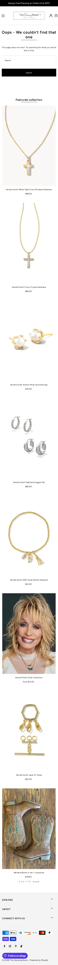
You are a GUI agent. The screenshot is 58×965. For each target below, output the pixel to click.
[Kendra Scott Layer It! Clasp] (29, 731)
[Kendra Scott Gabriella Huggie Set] (29, 438)
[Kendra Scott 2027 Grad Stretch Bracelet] (29, 536)
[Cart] (56, 15)
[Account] (50, 15)
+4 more (35, 882)
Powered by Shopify (39, 960)
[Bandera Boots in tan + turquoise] (29, 828)
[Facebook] (4, 946)
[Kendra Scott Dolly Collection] (29, 633)
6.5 (22, 882)
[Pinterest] (16, 946)
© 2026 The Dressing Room (15, 960)
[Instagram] (10, 946)
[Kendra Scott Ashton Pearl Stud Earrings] (29, 340)
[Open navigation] (6, 15)
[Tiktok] (21, 946)
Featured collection (29, 99)
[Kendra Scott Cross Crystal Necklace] (29, 243)
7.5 (29, 882)
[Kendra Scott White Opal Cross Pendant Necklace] (29, 145)
